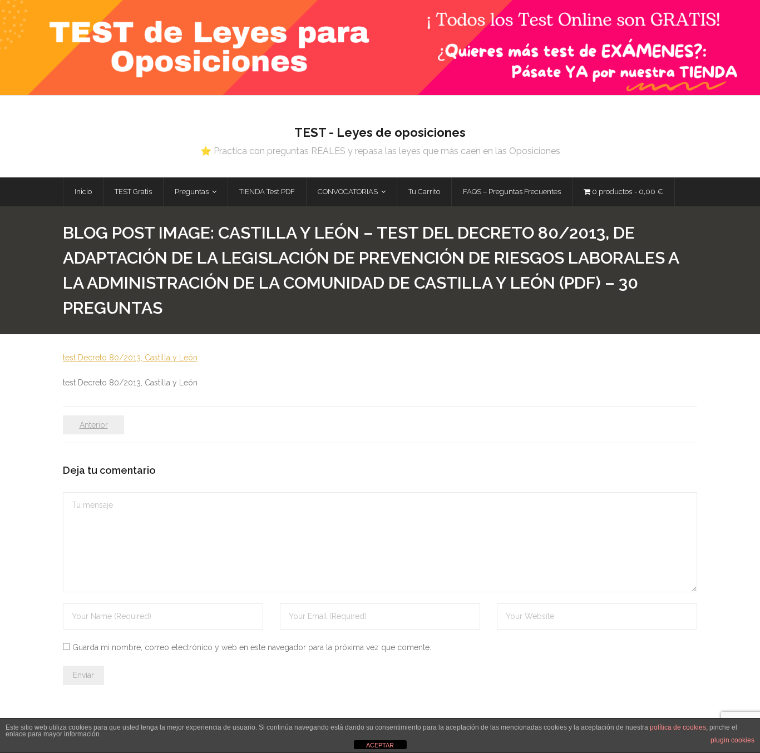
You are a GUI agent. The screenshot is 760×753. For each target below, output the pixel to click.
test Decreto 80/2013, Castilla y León (130, 357)
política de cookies (678, 727)
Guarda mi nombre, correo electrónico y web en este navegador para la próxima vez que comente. (251, 647)
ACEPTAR (380, 745)
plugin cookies (732, 740)
